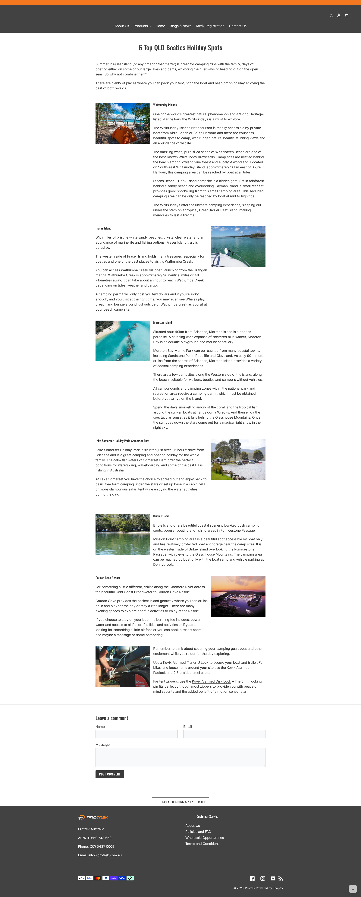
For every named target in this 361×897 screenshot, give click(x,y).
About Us (192, 826)
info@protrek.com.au (105, 855)
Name (100, 727)
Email (187, 727)
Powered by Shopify (269, 888)
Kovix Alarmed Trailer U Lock (186, 662)
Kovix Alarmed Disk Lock (211, 681)
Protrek (250, 888)
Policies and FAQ (198, 832)
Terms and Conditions (202, 844)
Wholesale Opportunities (204, 838)
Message (103, 744)
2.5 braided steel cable (191, 673)
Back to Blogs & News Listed (183, 802)
